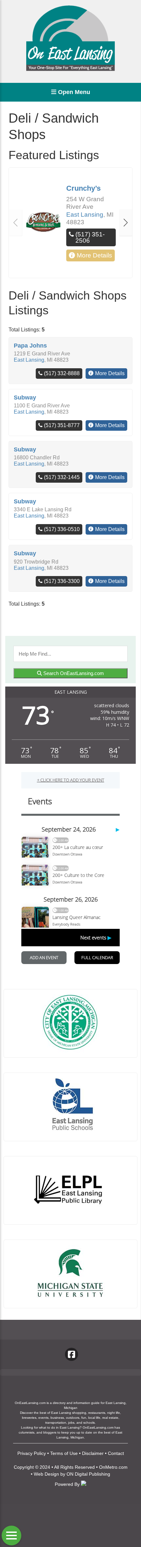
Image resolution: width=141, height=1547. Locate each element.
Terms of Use (64, 1453)
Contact (116, 1453)
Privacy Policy (31, 1453)
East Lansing (84, 214)
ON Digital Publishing (88, 1474)
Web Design (46, 1474)
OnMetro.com (113, 1467)
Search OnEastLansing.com (73, 673)
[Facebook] (71, 1354)
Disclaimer (93, 1453)
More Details (94, 255)
